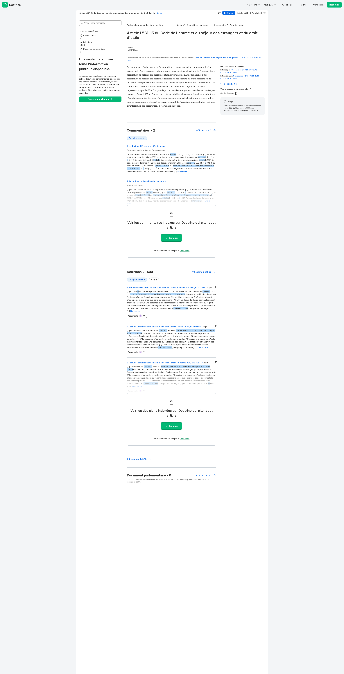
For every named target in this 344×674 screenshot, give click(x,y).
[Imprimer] (219, 13)
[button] (287, 4)
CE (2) (154, 279)
